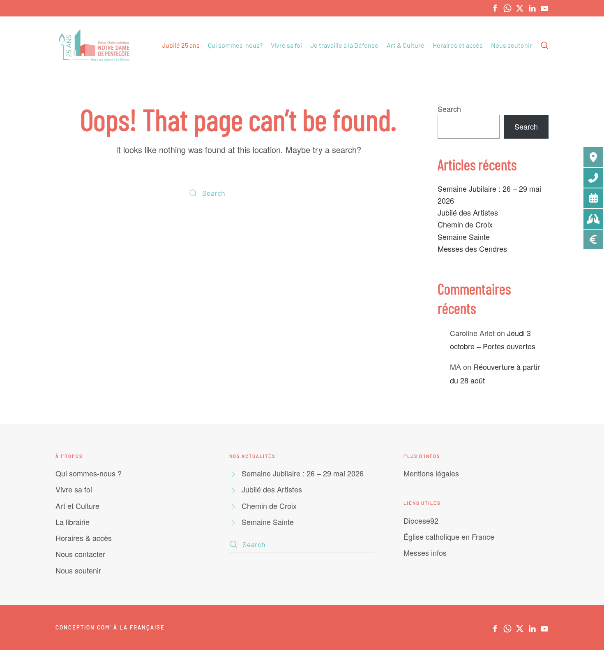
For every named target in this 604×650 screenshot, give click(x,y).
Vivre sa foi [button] (286, 45)
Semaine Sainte (464, 236)
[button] (544, 45)
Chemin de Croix (465, 224)
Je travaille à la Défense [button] (344, 45)
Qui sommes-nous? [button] (235, 45)
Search (449, 108)
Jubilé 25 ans (181, 45)
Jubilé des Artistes (468, 212)
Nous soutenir (511, 45)
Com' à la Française (131, 627)
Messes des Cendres (472, 248)
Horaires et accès (458, 45)
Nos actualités (252, 456)
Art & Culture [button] (405, 45)
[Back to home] (95, 45)
